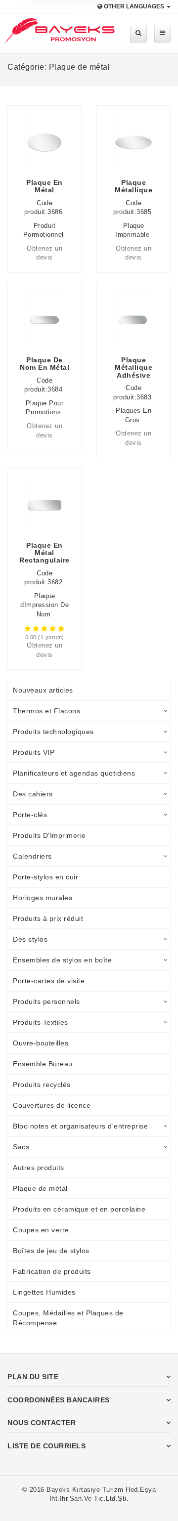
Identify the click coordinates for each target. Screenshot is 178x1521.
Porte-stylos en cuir (45, 877)
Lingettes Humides (44, 1292)
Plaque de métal (40, 1188)
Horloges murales (42, 898)
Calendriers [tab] (32, 856)
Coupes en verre (41, 1230)
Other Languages (134, 6)
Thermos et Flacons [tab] (46, 711)
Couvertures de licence (51, 1105)
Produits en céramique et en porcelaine (79, 1209)
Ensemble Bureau (43, 1064)
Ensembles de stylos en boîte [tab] (62, 960)
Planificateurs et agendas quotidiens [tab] (74, 773)
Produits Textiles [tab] (40, 1022)
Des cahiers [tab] (33, 794)
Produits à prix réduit (48, 918)
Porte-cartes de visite (49, 981)
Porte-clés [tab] (30, 815)
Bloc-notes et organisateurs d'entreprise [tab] (80, 1126)
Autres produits (38, 1168)
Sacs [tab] (21, 1147)
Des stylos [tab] (30, 939)
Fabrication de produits (52, 1271)
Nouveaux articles (43, 690)
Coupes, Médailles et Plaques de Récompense (68, 1318)
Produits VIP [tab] (33, 752)
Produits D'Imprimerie (49, 835)
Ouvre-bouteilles (40, 1043)
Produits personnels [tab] (46, 1001)
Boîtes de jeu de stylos (51, 1251)
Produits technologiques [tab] (53, 732)
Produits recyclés (42, 1084)
